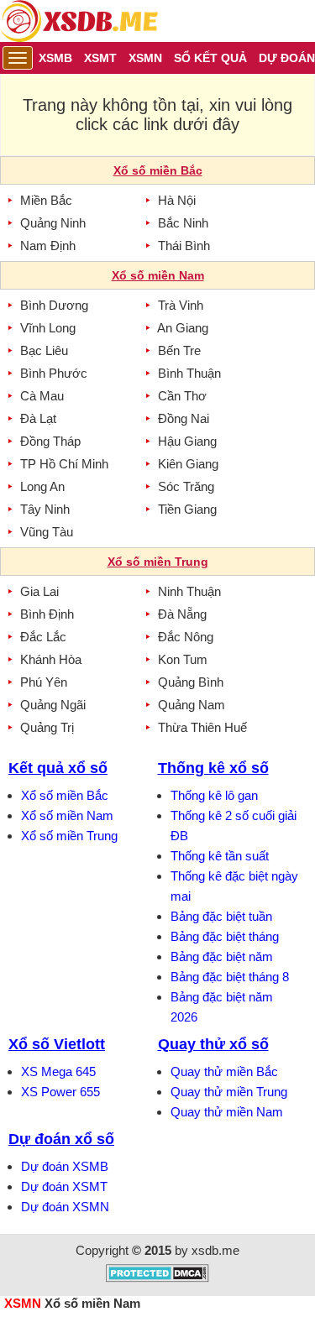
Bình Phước (53, 373)
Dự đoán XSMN (65, 1206)
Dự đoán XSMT (64, 1186)
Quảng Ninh (53, 223)
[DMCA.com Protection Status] (157, 1278)
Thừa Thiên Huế (202, 727)
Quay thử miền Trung (229, 1091)
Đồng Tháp (50, 441)
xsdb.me (215, 1250)
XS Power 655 (60, 1091)
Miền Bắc (46, 200)
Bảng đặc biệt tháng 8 (230, 976)
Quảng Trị (47, 727)
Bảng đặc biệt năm (222, 956)
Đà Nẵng (182, 614)
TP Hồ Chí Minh (64, 464)
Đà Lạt (38, 418)
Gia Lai (39, 591)
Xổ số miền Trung (69, 835)
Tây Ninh (45, 509)
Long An (42, 486)
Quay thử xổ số (213, 1044)
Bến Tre (179, 350)
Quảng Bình (190, 682)
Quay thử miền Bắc (224, 1071)
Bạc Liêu (44, 350)
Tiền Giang (187, 509)
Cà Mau (42, 396)
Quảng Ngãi (53, 705)
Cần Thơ (182, 396)
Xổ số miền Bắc (64, 795)
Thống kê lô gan (214, 795)
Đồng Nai (183, 418)
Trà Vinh (180, 305)
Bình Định (47, 614)
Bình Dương (54, 305)
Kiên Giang (188, 464)
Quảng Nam (191, 705)
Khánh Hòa (50, 659)
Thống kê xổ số (213, 768)
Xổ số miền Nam (67, 815)
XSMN (22, 1303)
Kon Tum (182, 659)
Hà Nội (177, 200)
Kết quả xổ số (58, 768)
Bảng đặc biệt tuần (221, 916)
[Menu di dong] (18, 58)
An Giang (182, 328)
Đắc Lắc (43, 637)
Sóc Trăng (186, 486)
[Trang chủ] (79, 21)
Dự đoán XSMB (64, 1166)
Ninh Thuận (189, 591)
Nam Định (48, 245)
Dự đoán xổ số (61, 1139)
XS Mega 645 (58, 1071)
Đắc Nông (185, 637)
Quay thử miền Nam (227, 1112)
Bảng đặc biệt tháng (225, 936)
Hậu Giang (187, 441)
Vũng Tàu (46, 532)
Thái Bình (184, 245)
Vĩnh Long (48, 328)
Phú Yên (43, 682)
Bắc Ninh (183, 223)
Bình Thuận (189, 373)
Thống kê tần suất (220, 856)
